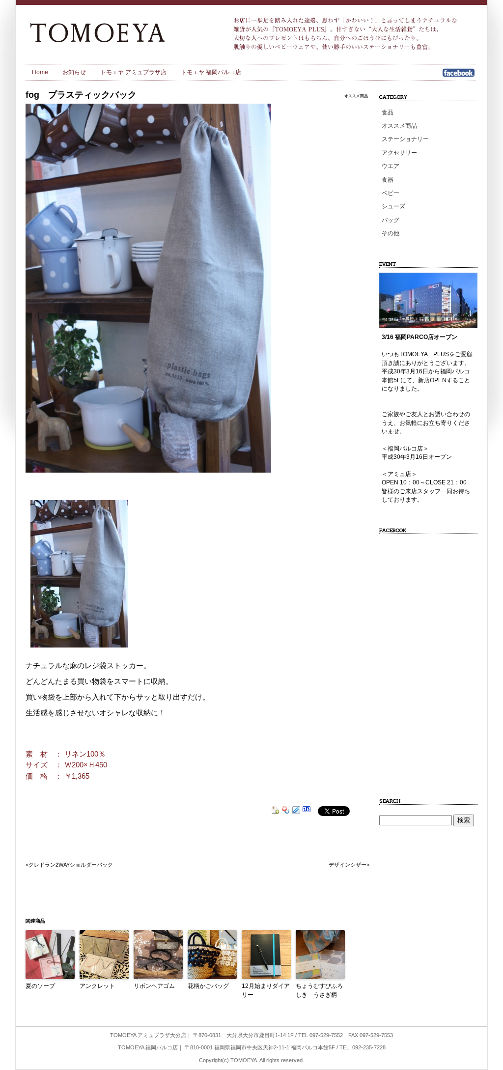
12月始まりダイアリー (266, 990)
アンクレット (97, 986)
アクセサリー (399, 152)
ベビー (390, 193)
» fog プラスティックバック (114, 32)
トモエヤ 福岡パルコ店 (211, 72)
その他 (390, 233)
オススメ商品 (356, 96)
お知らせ (74, 72)
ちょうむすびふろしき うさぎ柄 (319, 990)
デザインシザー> (349, 865)
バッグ (390, 220)
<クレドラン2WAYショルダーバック (69, 865)
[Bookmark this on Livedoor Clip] (296, 811)
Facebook (459, 76)
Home (40, 72)
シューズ (393, 206)
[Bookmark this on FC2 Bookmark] (275, 811)
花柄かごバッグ (208, 986)
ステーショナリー (405, 139)
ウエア (390, 166)
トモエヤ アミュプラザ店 (133, 72)
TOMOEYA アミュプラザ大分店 (148, 1035)
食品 (387, 112)
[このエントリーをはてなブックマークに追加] (306, 811)
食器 (387, 179)
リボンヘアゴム (154, 986)
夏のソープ (40, 986)
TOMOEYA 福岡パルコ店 (148, 1047)
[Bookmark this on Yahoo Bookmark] (286, 811)
